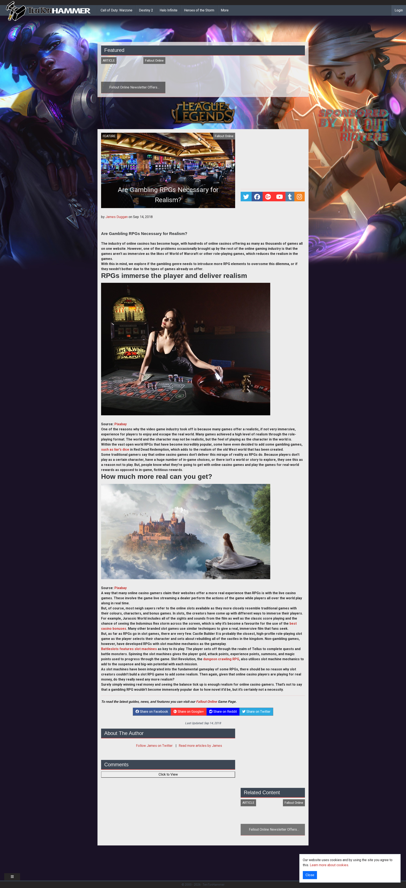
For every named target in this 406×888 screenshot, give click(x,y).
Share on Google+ (190, 712)
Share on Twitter (258, 712)
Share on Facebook (153, 712)
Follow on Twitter (154, 746)
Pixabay (120, 424)
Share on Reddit (225, 712)
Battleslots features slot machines (129, 649)
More (225, 10)
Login (399, 10)
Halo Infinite (168, 10)
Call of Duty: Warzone (116, 10)
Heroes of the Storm (199, 10)
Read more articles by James (200, 746)
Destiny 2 (146, 10)
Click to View (168, 774)
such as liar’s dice (115, 449)
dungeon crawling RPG (221, 659)
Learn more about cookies (329, 865)
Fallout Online (206, 702)
